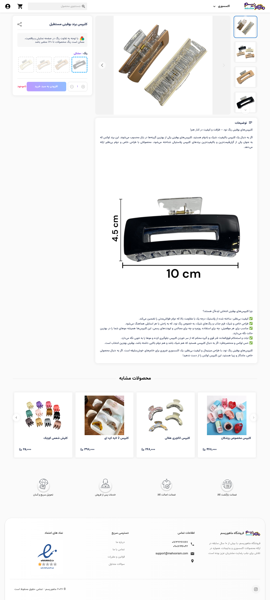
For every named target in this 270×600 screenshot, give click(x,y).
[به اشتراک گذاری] (19, 24)
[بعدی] (102, 65)
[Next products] (16, 417)
